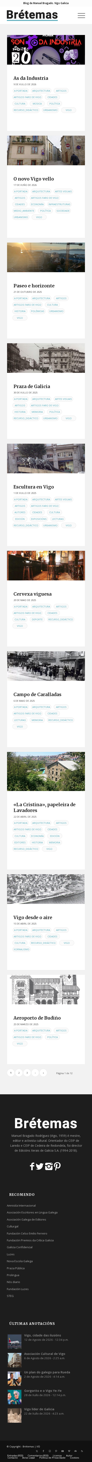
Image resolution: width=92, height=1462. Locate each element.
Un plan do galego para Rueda (47, 1372)
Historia (20, 311)
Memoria (37, 411)
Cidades (52, 97)
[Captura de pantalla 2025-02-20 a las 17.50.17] (46, 989)
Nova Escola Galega (20, 1261)
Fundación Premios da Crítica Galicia (30, 1240)
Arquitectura (41, 90)
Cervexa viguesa (32, 594)
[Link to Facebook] (43, 1451)
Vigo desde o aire (32, 917)
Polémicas (37, 311)
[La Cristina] (46, 771)
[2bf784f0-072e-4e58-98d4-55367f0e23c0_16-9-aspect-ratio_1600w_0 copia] (46, 150)
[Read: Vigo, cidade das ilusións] (14, 1341)
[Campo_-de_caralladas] (46, 666)
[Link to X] (37, 1451)
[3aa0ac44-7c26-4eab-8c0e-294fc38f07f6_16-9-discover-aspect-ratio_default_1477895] (46, 50)
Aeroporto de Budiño (37, 1018)
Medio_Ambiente (24, 210)
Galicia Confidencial (20, 1247)
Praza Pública (16, 1268)
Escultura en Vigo (33, 487)
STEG (10, 1296)
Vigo (69, 110)
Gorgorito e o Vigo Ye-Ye (43, 1391)
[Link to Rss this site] (82, 1451)
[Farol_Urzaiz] (46, 358)
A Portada (20, 90)
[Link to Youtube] (62, 1451)
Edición (20, 519)
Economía (37, 204)
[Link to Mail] (75, 1451)
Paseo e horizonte (34, 286)
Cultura (20, 103)
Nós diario (13, 1282)
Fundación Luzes (18, 1289)
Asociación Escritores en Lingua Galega (32, 1212)
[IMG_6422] (46, 257)
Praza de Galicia (31, 386)
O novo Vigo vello (33, 179)
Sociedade (63, 210)
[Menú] (79, 15)
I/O (38, 1446)
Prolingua (13, 1275)
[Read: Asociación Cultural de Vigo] (14, 1360)
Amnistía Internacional (21, 1205)
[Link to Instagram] (50, 1451)
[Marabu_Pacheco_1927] (46, 889)
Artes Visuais (63, 191)
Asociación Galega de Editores (26, 1219)
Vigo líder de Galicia (39, 1409)
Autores (20, 512)
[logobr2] (38, 15)
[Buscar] (69, 15)
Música (37, 103)
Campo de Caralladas (37, 694)
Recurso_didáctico (26, 110)
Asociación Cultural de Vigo (44, 1354)
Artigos (61, 90)
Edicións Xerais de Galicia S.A (39, 1150)
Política (54, 103)
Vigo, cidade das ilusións (42, 1335)
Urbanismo (50, 110)
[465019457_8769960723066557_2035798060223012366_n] (46, 565)
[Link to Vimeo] (69, 1451)
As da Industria (30, 78)
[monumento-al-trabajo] (46, 458)
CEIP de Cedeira (34, 1145)
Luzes (11, 1254)
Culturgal (12, 1226)
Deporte (37, 619)
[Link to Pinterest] (56, 1451)
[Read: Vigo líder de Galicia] (14, 1415)
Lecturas (58, 519)
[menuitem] (69, 15)
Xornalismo (21, 949)
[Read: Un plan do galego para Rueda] (14, 1378)
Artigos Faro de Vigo (27, 97)
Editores (20, 842)
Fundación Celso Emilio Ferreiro (27, 1233)
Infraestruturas (59, 204)
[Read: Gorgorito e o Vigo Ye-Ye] (14, 1396)
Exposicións (39, 519)
